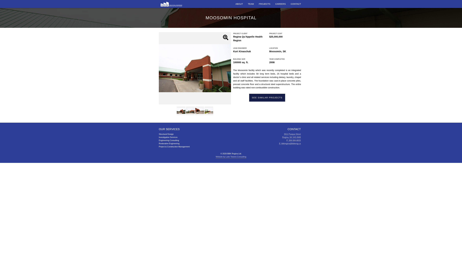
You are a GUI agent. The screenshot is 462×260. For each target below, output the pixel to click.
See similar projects (267, 97)
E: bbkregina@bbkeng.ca (290, 143)
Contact (296, 4)
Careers (280, 4)
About (239, 4)
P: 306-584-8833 (293, 140)
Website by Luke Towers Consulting (231, 157)
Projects (264, 4)
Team (251, 4)
